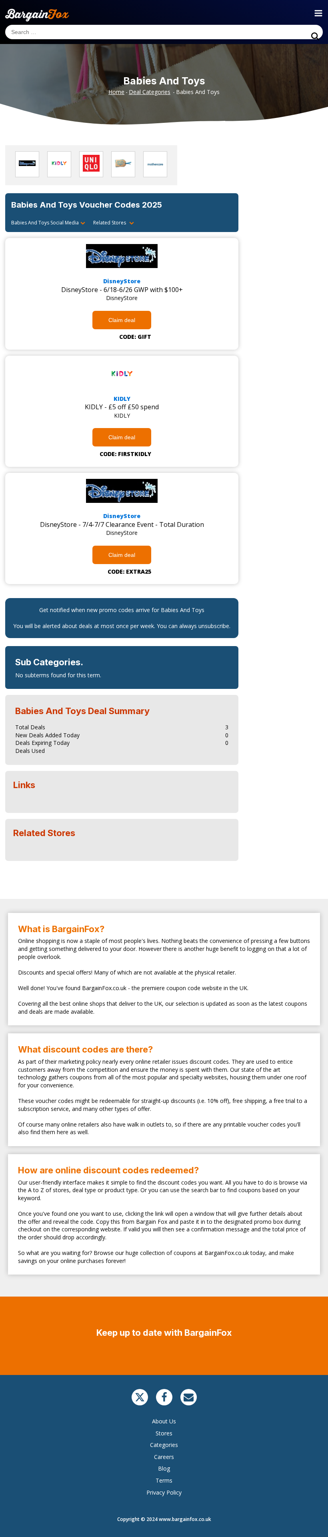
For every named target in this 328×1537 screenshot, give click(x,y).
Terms (164, 1480)
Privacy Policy (164, 1492)
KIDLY (122, 398)
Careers (164, 1457)
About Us (164, 1421)
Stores (164, 1433)
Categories (164, 1445)
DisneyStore (121, 281)
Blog (164, 1468)
